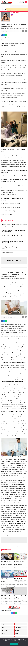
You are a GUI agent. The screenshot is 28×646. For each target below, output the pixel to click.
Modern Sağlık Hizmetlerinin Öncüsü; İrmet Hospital (7, 580)
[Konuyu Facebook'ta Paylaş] (2, 35)
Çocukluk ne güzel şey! (7, 252)
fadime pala (7, 216)
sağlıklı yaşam (11, 216)
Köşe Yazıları (6, 28)
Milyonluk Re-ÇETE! (18, 578)
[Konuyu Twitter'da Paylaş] (4, 35)
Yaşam (4, 31)
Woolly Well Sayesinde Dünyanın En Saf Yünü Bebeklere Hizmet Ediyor (6, 563)
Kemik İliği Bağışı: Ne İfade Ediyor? (10, 247)
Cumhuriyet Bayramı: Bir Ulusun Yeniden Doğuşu (13, 235)
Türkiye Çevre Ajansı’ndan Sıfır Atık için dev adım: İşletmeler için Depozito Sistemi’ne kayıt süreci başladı (17, 10)
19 (21, 603)
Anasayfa (2, 28)
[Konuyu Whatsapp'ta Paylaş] (6, 35)
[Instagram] (14, 613)
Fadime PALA (15, 12)
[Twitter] (12, 613)
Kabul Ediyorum (14, 644)
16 (14, 317)
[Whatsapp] (16, 613)
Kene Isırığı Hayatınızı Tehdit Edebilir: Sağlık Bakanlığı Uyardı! (19, 563)
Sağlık (5, 278)
